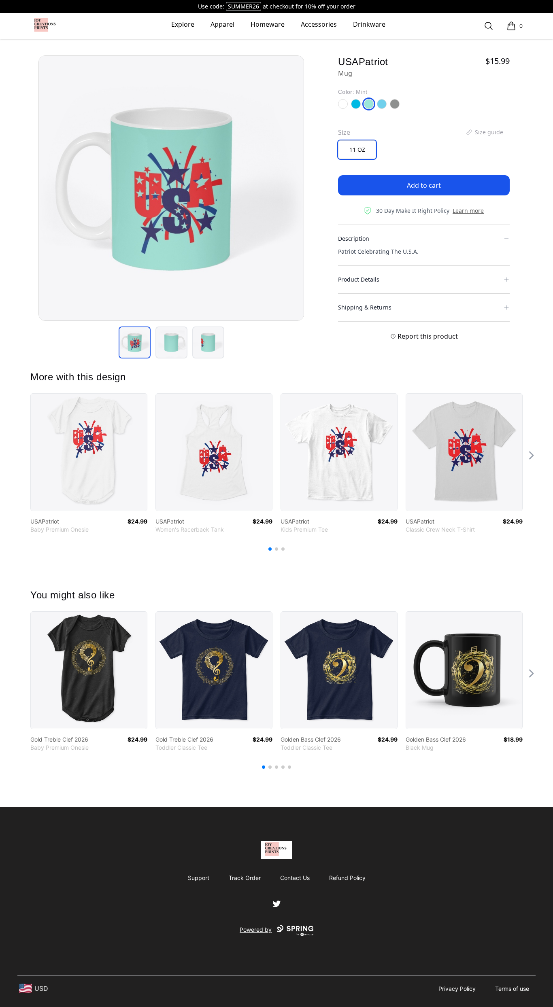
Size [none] (344, 132)
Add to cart (424, 185)
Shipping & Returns (364, 307)
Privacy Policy (457, 988)
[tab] (134, 342)
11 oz (357, 149)
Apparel (222, 24)
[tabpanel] (171, 188)
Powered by (256, 929)
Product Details (358, 279)
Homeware (268, 24)
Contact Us (295, 877)
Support (198, 877)
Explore (182, 24)
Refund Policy (347, 877)
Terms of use (512, 988)
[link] (89, 452)
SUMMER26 (243, 6)
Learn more (468, 210)
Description (353, 238)
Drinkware (369, 24)
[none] (484, 132)
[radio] (357, 149)
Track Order (245, 877)
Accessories (319, 24)
